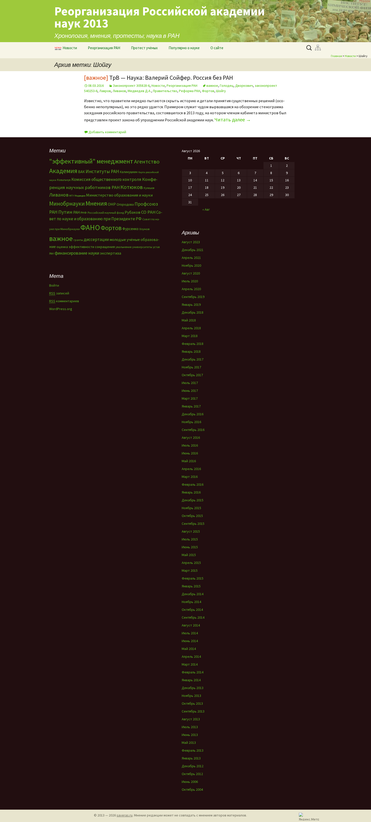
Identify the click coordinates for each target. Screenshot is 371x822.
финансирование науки (77, 253)
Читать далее (233, 119)
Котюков (131, 186)
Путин (65, 212)
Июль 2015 (190, 539)
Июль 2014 (190, 633)
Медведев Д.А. (139, 91)
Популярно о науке (184, 47)
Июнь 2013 (190, 734)
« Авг (206, 209)
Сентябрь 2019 (193, 296)
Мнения (96, 203)
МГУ (71, 195)
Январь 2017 (191, 406)
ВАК (81, 171)
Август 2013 (191, 719)
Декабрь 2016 (192, 414)
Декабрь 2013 (192, 688)
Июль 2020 (190, 281)
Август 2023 (191, 242)
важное (212, 85)
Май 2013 (189, 742)
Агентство (147, 161)
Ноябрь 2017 (191, 367)
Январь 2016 (191, 492)
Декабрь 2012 (192, 766)
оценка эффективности (75, 246)
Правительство (165, 91)
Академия (63, 171)
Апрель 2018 (191, 328)
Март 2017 (190, 398)
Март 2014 (190, 664)
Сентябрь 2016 (193, 429)
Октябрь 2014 (192, 609)
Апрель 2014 (191, 656)
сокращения (105, 246)
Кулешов (149, 188)
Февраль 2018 (192, 343)
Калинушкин (129, 172)
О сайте (216, 47)
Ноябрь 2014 (191, 601)
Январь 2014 (191, 680)
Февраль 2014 (192, 672)
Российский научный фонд (106, 212)
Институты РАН (102, 171)
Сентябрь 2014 (193, 617)
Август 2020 (191, 273)
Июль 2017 (190, 382)
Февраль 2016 (192, 484)
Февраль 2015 (192, 578)
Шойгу (221, 91)
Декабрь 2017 (192, 359)
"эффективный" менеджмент (91, 161)
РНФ (84, 212)
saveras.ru (124, 815)
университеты (142, 247)
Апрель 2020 (191, 289)
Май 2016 (189, 461)
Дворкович (244, 85)
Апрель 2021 (191, 257)
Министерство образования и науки (119, 195)
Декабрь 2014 (192, 594)
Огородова (125, 204)
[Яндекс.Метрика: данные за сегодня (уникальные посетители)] (309, 816)
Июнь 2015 (190, 547)
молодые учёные (125, 239)
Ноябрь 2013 (191, 695)
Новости (70, 47)
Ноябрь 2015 (191, 508)
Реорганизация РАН (104, 47)
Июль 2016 (190, 445)
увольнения (123, 247)
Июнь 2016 (190, 453)
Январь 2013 (191, 758)
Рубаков (132, 212)
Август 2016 (191, 437)
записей (59, 293)
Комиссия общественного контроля (106, 179)
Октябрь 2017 (192, 375)
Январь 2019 (191, 304)
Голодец (226, 85)
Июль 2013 (190, 727)
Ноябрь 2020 (191, 265)
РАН (76, 212)
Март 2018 (190, 336)
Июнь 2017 (190, 390)
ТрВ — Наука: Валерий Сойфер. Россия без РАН (158, 77)
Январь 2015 (191, 586)
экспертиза (110, 253)
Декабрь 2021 (192, 250)
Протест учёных (144, 47)
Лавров (105, 91)
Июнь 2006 (190, 781)
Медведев (79, 195)
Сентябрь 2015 (193, 523)
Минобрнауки (67, 203)
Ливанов (119, 91)
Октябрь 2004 (192, 789)
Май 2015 (189, 555)
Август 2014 (191, 625)
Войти (54, 285)
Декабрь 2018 (192, 312)
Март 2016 (190, 476)
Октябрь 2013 (192, 703)
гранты (78, 240)
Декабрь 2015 (192, 500)
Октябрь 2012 (192, 774)
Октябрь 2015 (192, 515)
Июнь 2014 (190, 641)
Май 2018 (189, 320)
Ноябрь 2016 (191, 422)
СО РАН (148, 212)
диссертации (96, 239)
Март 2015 (190, 570)
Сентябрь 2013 (193, 711)
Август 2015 (191, 531)
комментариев (64, 301)
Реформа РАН (189, 91)
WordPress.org (60, 309)
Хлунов (144, 229)
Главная (336, 56)
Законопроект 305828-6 (131, 85)
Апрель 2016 (191, 469)
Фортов (208, 91)
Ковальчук (64, 180)
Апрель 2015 (191, 562)
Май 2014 (189, 648)
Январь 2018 (191, 351)
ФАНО (90, 227)
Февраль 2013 (192, 750)
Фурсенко (130, 228)
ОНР (112, 204)
